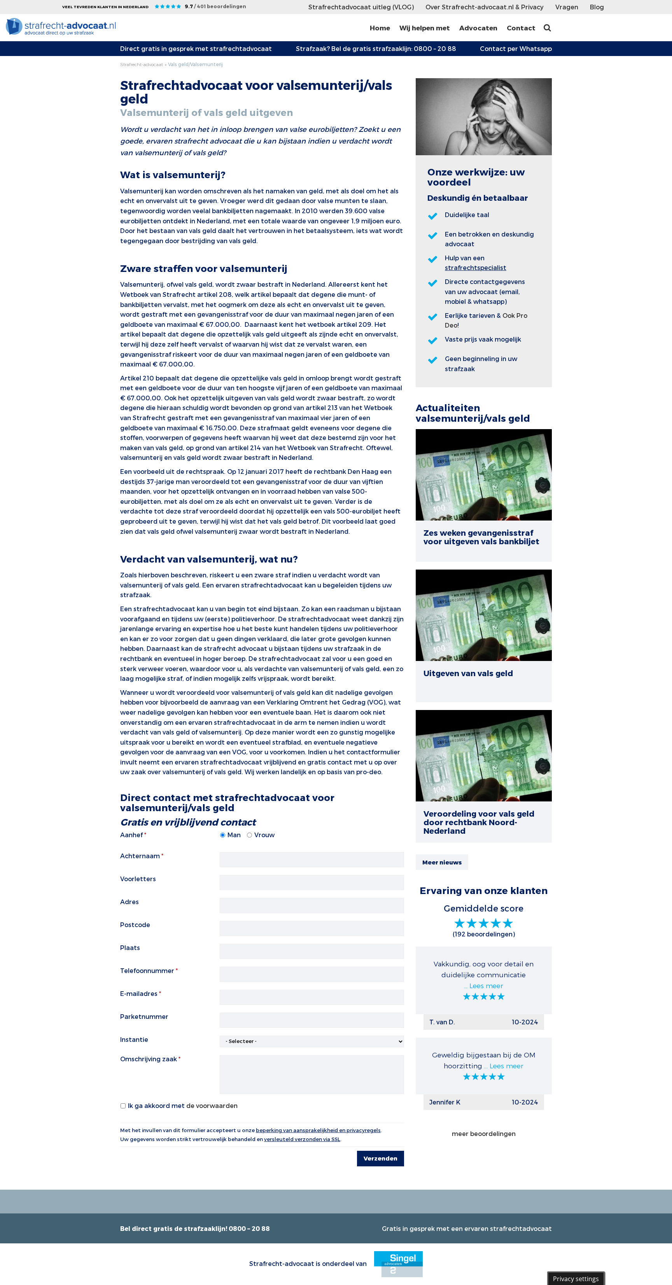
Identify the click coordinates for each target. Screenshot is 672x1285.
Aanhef (131, 834)
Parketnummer (144, 1016)
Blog (597, 7)
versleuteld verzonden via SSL (302, 1139)
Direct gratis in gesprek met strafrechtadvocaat (196, 48)
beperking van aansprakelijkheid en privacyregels (318, 1130)
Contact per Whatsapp (516, 48)
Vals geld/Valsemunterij (195, 64)
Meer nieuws (442, 862)
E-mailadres (139, 993)
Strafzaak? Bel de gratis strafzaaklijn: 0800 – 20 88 (376, 48)
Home (380, 28)
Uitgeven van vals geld (468, 673)
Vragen (566, 7)
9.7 (215, 6)
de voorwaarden (212, 1105)
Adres (129, 901)
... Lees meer (483, 985)
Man (234, 834)
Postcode (135, 924)
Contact (521, 28)
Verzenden (380, 1158)
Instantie (134, 1039)
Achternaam (140, 855)
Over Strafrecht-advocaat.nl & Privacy (484, 7)
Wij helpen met (424, 28)
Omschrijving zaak (148, 1058)
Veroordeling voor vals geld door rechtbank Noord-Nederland (479, 822)
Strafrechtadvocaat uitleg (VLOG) (361, 7)
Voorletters (138, 878)
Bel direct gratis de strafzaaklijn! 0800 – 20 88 (195, 1228)
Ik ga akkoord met (183, 1105)
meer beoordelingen (484, 1133)
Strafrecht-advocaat (141, 64)
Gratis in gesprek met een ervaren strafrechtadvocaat (467, 1228)
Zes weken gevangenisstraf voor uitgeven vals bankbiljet (481, 537)
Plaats (130, 947)
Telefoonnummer (147, 970)
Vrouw (264, 834)
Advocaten (478, 28)
